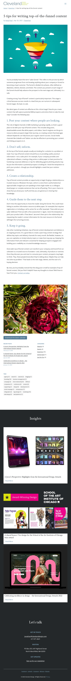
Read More (9, 481)
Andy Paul (9, 21)
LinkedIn (30, 671)
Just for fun (40, 357)
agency (7, 377)
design (16, 387)
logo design (17, 392)
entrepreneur (20, 389)
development (25, 387)
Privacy (48, 677)
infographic (8, 392)
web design (8, 394)
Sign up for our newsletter (35, 661)
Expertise (11, 8)
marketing (27, 392)
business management (19, 379)
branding (7, 379)
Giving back (40, 354)
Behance (42, 671)
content (26, 384)
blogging (29, 377)
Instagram (36, 671)
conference (17, 384)
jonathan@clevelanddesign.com (35, 636)
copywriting (8, 387)
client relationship (18, 382)
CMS (28, 382)
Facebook (24, 671)
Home (5, 8)
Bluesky (47, 671)
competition (8, 384)
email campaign (9, 389)
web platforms (18, 394)
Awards (39, 346)
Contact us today (23, 273)
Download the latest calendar (15, 338)
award (13, 377)
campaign (7, 382)
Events (39, 349)
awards (21, 377)
